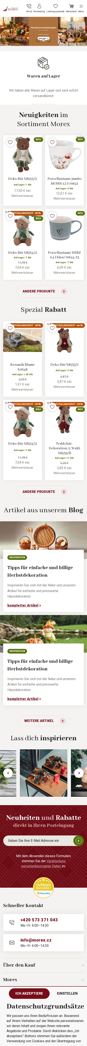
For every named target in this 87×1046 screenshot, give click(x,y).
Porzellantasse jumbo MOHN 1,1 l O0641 (65, 181)
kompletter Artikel (22, 605)
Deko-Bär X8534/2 (22, 253)
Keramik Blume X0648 (22, 367)
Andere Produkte (39, 291)
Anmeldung (78, 840)
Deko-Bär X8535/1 (64, 365)
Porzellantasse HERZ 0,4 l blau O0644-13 (64, 255)
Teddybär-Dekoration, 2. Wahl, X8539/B (64, 448)
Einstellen (67, 993)
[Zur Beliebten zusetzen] (10, 142)
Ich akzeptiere (29, 993)
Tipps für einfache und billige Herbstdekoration (40, 571)
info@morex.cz (36, 940)
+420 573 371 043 (39, 919)
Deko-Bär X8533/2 (22, 179)
